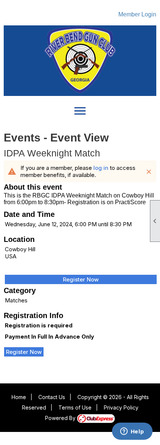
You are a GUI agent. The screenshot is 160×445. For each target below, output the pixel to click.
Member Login (137, 14)
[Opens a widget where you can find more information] (132, 432)
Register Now (81, 279)
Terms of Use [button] (75, 407)
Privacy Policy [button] (121, 407)
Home (19, 397)
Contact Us (51, 397)
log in (100, 167)
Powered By (61, 418)
